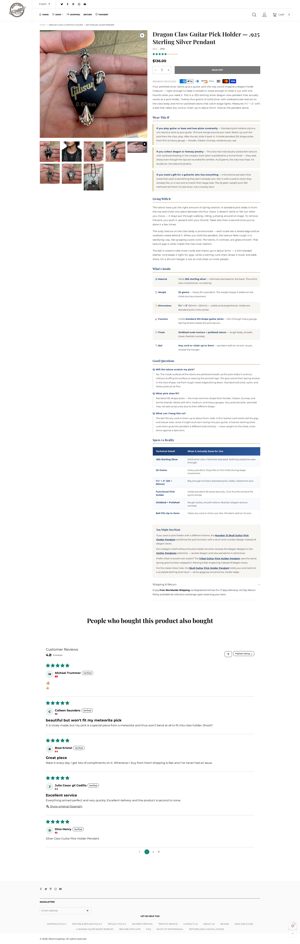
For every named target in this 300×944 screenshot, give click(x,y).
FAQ (148, 929)
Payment (103, 14)
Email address (49, 910)
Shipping (75, 14)
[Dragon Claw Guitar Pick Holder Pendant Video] (137, 147)
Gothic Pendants (166, 553)
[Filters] (228, 654)
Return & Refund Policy (87, 924)
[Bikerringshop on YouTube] (60, 889)
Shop (58, 14)
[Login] (264, 15)
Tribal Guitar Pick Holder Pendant (219, 558)
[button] (42, 84)
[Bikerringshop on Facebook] (41, 889)
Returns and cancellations (206, 929)
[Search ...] (254, 15)
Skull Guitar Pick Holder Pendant (209, 568)
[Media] (142, 35)
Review (224, 924)
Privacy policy (117, 924)
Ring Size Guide (244, 924)
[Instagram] (79, 4)
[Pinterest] (73, 4)
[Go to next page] (159, 851)
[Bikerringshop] (17, 10)
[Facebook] (67, 4)
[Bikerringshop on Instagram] (55, 889)
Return (88, 14)
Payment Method (142, 924)
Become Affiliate (129, 929)
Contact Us (191, 924)
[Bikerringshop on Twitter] (46, 889)
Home (45, 14)
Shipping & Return (164, 584)
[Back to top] (293, 933)
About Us (209, 924)
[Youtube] (85, 4)
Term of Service (168, 924)
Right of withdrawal (170, 929)
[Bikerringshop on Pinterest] (51, 889)
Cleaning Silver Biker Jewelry (95, 929)
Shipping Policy (56, 924)
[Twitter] (62, 4)
